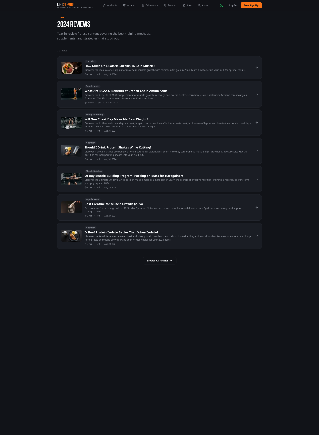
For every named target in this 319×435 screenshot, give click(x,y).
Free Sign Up (251, 5)
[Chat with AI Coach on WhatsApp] (222, 5)
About (205, 5)
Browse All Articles (157, 260)
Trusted (172, 5)
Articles (131, 5)
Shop (189, 5)
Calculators (152, 5)
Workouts (112, 5)
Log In (233, 5)
